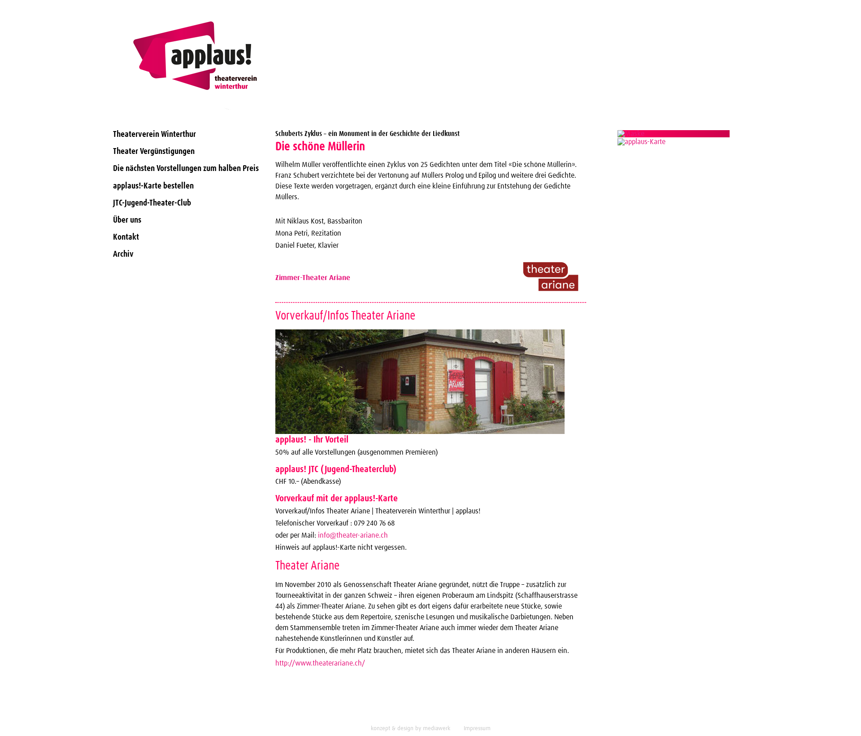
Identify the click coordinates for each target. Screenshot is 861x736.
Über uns (127, 220)
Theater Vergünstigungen (154, 151)
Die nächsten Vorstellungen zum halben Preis (186, 168)
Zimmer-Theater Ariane (312, 277)
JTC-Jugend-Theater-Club (152, 203)
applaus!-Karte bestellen (153, 186)
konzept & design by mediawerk (410, 729)
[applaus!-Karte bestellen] (674, 133)
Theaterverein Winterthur (154, 134)
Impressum (477, 729)
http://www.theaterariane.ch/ (320, 663)
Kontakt (126, 237)
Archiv (123, 254)
